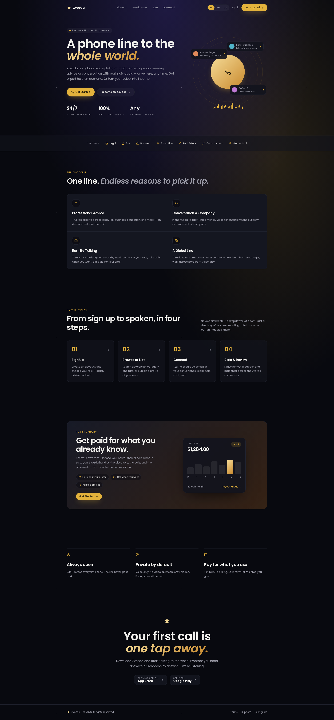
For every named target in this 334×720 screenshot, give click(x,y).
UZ (225, 7)
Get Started (252, 7)
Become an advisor (113, 92)
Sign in (235, 7)
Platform (122, 7)
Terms (234, 712)
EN (211, 7)
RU (218, 7)
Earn (155, 7)
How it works (140, 7)
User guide (261, 712)
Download (169, 7)
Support (246, 712)
